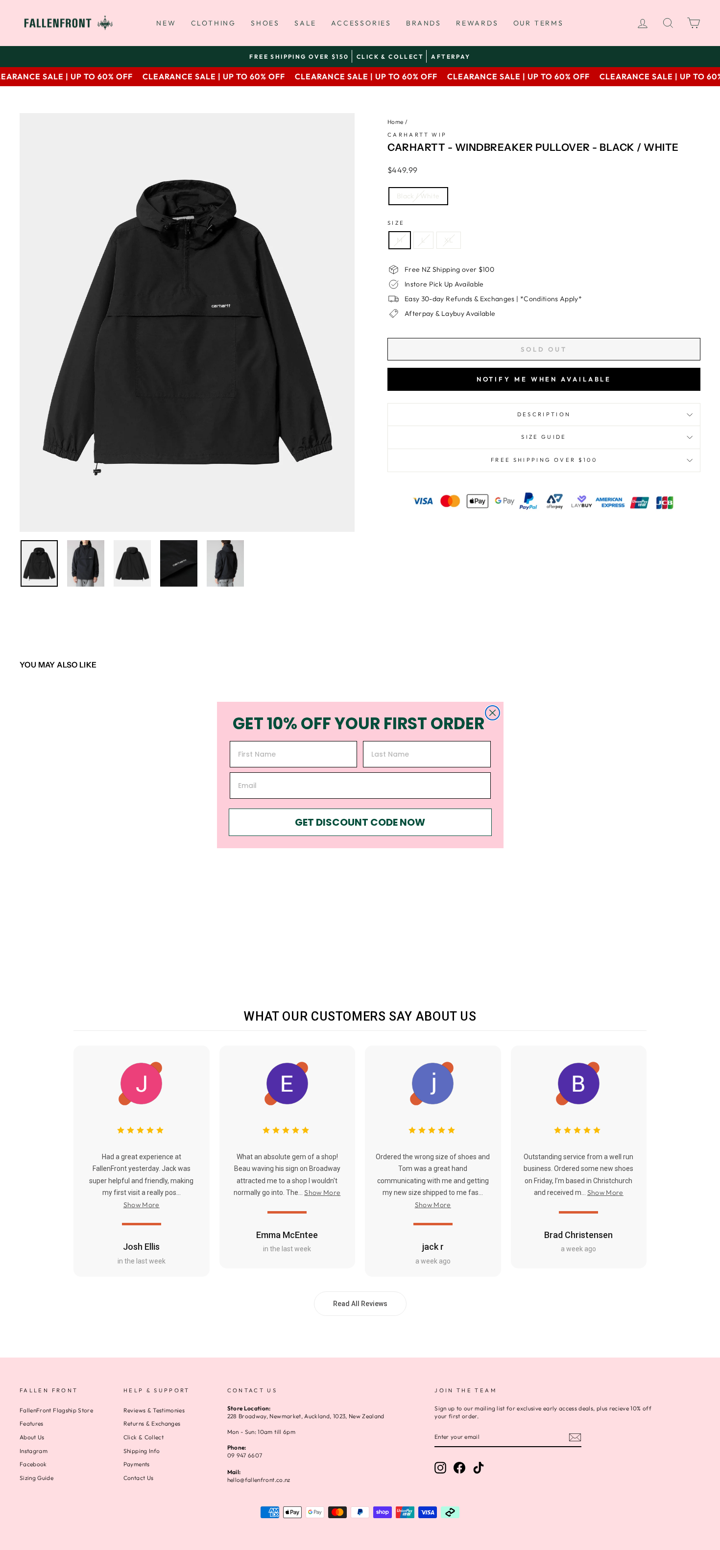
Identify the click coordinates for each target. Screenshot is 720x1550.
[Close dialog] (492, 713)
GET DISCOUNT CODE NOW (360, 822)
